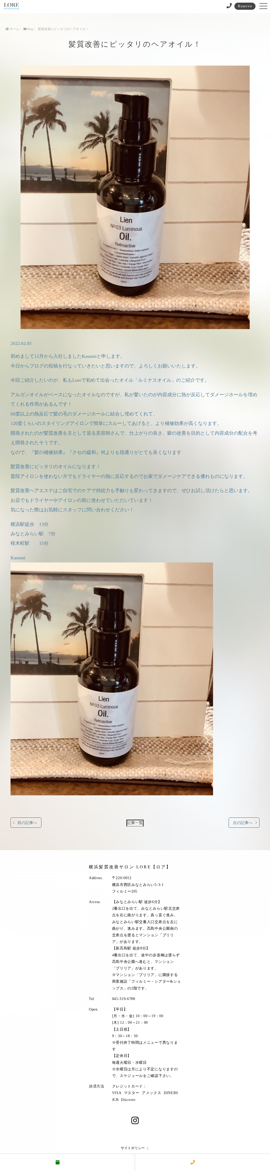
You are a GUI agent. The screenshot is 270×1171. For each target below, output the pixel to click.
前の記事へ (27, 822)
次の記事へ (243, 822)
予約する (70, 1162)
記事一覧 (135, 822)
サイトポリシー (133, 1148)
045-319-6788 (123, 999)
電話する (206, 1162)
